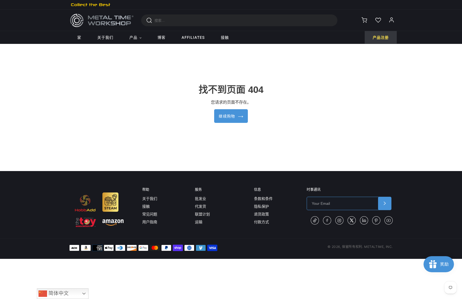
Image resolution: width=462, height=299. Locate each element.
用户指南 (149, 221)
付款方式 (261, 221)
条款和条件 (263, 198)
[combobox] (239, 20)
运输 (198, 221)
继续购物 (227, 116)
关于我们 (149, 198)
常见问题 (149, 214)
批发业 (200, 198)
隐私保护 (261, 206)
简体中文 (58, 293)
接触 (146, 206)
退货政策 (261, 214)
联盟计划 (202, 214)
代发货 (200, 206)
